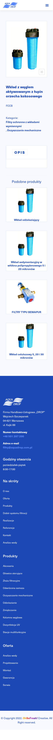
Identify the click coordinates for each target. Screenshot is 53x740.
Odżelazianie (10, 602)
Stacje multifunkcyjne (14, 632)
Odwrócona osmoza (13, 587)
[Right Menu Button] (47, 5)
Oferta (6, 498)
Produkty (7, 505)
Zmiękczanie (9, 610)
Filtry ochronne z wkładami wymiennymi (22, 124)
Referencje (9, 527)
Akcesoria (8, 565)
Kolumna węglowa (12, 617)
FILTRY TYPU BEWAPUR (26, 312)
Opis (19, 152)
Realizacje (8, 520)
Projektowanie (10, 662)
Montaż (7, 670)
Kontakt (7, 535)
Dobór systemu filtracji (15, 513)
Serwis (6, 684)
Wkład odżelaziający (26, 219)
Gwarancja (9, 677)
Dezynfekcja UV (11, 624)
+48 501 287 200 (13, 436)
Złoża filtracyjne (11, 580)
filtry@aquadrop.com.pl (17, 447)
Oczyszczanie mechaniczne (24, 130)
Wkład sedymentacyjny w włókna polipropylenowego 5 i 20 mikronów (26, 265)
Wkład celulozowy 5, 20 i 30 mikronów (26, 355)
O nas (6, 491)
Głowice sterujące (12, 573)
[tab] (26, 152)
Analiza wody (10, 542)
